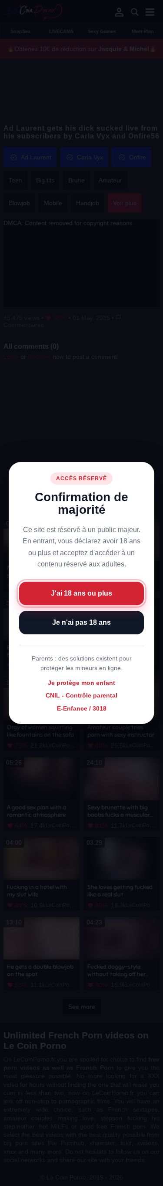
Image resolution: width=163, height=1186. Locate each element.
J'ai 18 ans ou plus (81, 593)
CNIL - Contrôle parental (81, 695)
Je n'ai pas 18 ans (81, 622)
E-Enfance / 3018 (81, 708)
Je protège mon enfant (81, 682)
